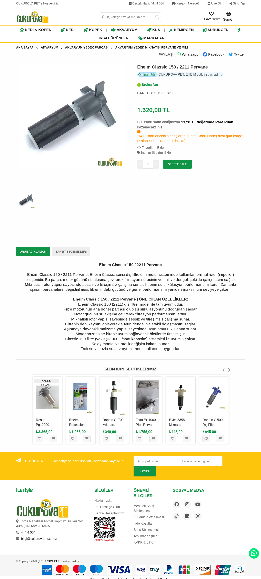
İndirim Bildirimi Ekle (155, 152)
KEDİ (70, 30)
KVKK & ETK (143, 542)
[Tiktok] (176, 516)
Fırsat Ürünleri (112, 38)
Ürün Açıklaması (33, 251)
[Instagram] (187, 504)
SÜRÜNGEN (218, 30)
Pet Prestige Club (107, 507)
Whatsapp (189, 54)
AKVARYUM (127, 30)
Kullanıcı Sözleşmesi (149, 517)
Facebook (215, 54)
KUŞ (156, 30)
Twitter (239, 54)
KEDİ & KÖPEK (38, 30)
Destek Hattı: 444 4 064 (148, 3)
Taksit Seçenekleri (71, 251)
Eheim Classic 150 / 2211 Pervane (172, 67)
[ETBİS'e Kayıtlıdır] (104, 529)
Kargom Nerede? (187, 3)
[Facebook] (176, 504)
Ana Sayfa (25, 47)
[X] (198, 516)
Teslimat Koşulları (146, 536)
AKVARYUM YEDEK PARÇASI (86, 47)
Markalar (154, 38)
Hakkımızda (103, 500)
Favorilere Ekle (153, 147)
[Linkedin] (187, 516)
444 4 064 (28, 532)
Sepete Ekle (177, 164)
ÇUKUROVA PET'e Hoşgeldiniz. (37, 3)
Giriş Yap (238, 3)
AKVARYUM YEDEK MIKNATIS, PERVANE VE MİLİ (151, 47)
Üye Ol (216, 3)
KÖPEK (95, 30)
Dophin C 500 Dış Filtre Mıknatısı (179, 424)
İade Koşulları (144, 523)
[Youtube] (198, 504)
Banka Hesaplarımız (109, 513)
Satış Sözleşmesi (146, 529)
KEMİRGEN (184, 30)
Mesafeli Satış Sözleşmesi (144, 508)
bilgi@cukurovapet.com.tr (39, 538)
